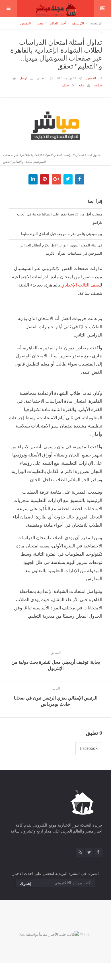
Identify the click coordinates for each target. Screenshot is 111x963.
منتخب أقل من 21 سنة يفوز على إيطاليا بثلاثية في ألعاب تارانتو (59, 218)
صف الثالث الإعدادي (80, 285)
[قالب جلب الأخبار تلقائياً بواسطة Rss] (49, 934)
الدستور (25, 23)
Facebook (89, 748)
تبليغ (81, 85)
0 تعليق (41, 78)
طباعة (98, 85)
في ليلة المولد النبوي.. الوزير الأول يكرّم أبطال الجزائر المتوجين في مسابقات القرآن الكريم (61, 249)
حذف (65, 85)
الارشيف (78, 23)
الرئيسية (96, 23)
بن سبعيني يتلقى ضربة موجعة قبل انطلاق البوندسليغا (61, 233)
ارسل (23, 78)
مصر (40, 23)
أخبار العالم (58, 23)
